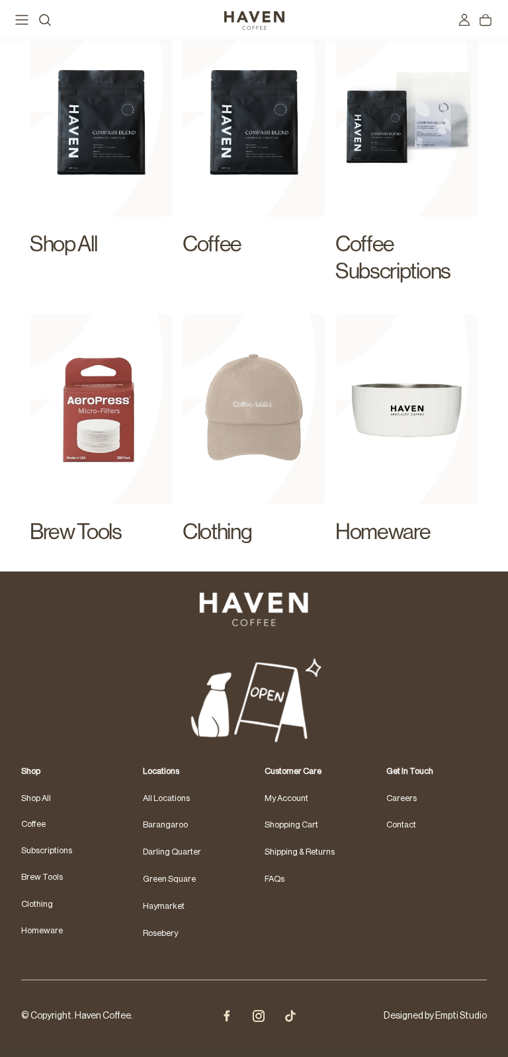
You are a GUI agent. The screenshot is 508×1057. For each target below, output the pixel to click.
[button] (254, 1051)
